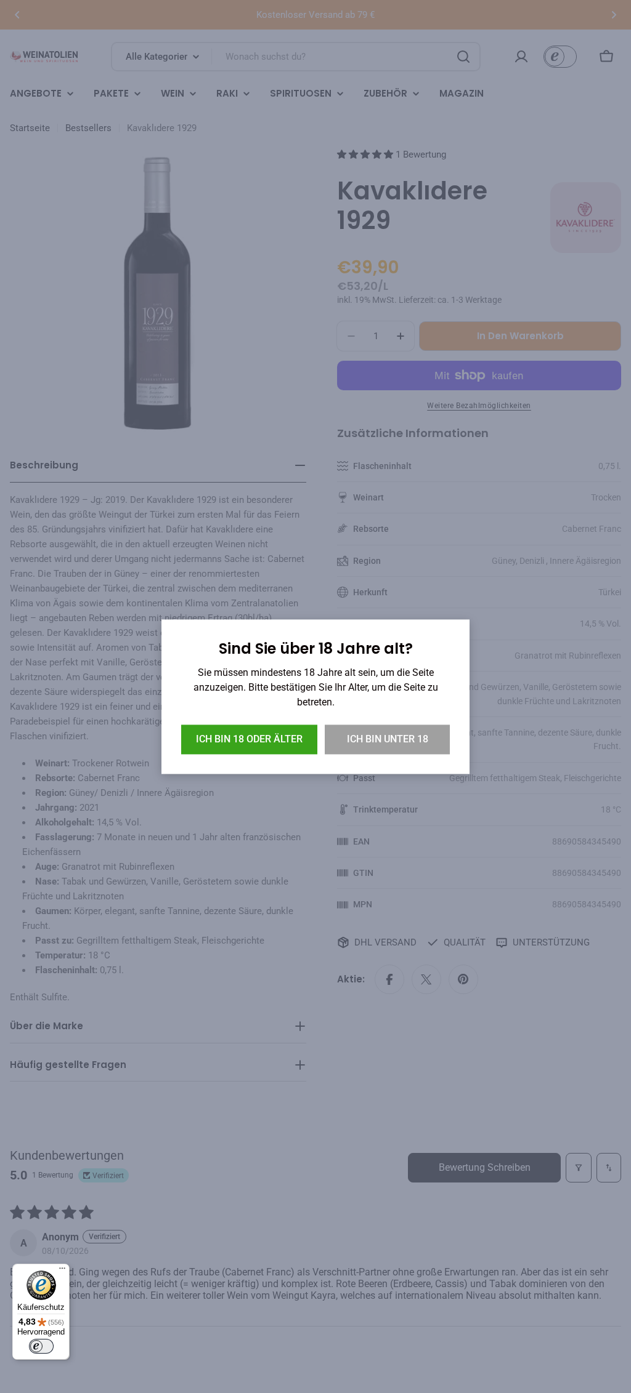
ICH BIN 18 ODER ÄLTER (249, 739)
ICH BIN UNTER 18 (387, 739)
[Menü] (62, 1271)
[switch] (41, 1346)
